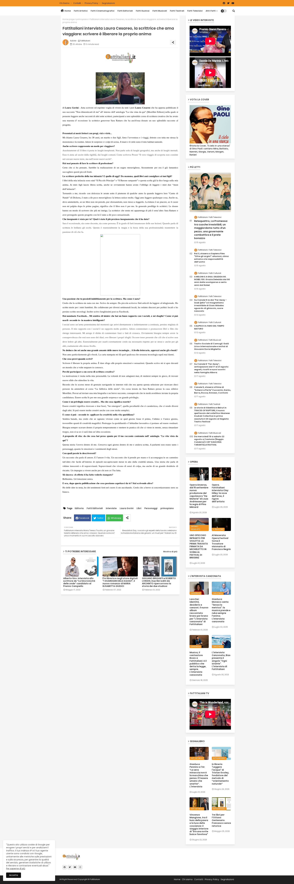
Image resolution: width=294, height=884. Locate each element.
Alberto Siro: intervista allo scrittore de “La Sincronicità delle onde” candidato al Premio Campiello (79, 582)
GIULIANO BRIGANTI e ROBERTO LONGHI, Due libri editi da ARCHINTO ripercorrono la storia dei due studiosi (159, 582)
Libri (139, 508)
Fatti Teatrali (177, 10)
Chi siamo (64, 3)
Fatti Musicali (160, 10)
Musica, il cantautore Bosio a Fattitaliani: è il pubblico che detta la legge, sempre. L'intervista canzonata (198, 663)
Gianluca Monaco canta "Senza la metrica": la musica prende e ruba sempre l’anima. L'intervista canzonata (221, 610)
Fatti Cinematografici (102, 10)
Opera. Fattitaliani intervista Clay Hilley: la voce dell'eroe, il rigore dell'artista (220, 493)
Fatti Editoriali (125, 10)
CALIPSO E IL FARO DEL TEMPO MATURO (209, 327)
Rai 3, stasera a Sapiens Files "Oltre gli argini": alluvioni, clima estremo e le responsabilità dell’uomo (211, 257)
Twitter (100, 518)
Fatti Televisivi (195, 10)
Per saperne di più (15, 868)
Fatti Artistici (81, 10)
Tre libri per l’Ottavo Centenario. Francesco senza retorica (221, 820)
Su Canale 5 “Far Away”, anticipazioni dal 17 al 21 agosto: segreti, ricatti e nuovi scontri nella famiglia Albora (211, 368)
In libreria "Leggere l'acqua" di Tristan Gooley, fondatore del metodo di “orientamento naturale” (220, 774)
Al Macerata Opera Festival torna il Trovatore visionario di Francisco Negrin (221, 542)
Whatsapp (116, 518)
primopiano (82, 19)
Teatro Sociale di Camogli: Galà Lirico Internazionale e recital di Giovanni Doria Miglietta (211, 346)
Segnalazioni (108, 3)
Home (67, 10)
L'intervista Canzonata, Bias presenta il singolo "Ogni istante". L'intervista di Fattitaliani (221, 661)
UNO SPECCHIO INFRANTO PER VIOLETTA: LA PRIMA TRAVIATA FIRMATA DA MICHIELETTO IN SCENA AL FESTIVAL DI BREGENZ (199, 546)
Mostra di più (170, 551)
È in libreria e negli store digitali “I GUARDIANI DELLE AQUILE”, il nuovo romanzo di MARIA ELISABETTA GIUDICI (120, 582)
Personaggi (150, 508)
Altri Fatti (211, 10)
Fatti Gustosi (142, 10)
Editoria (79, 508)
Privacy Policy (92, 3)
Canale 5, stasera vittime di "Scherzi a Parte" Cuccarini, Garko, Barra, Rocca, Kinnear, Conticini (212, 390)
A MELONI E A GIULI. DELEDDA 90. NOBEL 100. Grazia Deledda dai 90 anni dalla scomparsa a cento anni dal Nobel (212, 281)
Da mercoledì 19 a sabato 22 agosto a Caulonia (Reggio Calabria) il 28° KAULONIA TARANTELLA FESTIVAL (209, 440)
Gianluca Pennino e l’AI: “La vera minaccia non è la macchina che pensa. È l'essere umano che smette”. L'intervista (199, 775)
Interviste (111, 508)
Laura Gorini (127, 508)
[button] (234, 11)
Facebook (84, 518)
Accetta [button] (13, 875)
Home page (68, 19)
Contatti (77, 3)
